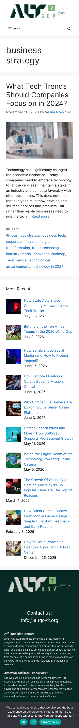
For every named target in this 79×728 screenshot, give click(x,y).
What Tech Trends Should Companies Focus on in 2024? (37, 94)
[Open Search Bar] (69, 29)
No (33, 722)
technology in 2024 (47, 266)
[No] (74, 715)
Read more (40, 216)
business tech (53, 235)
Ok (24, 722)
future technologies (47, 248)
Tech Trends (16, 260)
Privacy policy (50, 722)
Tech (15, 229)
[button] (39, 600)
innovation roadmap (49, 254)
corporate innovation (23, 241)
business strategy (26, 235)
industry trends (18, 254)
